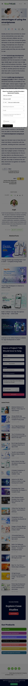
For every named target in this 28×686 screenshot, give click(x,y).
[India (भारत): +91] (5, 102)
